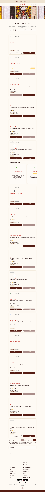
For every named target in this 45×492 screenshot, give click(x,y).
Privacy (24, 473)
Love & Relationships (27, 456)
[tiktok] (23, 482)
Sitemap (11, 477)
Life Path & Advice (26, 458)
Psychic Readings (26, 455)
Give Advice (12, 475)
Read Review (18, 180)
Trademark (25, 475)
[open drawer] (9, 4)
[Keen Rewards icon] (33, 4)
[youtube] (25, 482)
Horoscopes (12, 458)
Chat (30, 52)
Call (16, 73)
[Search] (31, 4)
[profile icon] (35, 4)
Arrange (16, 52)
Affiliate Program (13, 473)
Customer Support (13, 471)
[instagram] (19, 482)
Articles (11, 456)
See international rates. (29, 443)
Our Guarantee (26, 469)
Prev (23, 440)
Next (34, 440)
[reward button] (33, 4)
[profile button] (35, 4)
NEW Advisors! (26, 462)
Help (10, 469)
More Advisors (26, 464)
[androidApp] (25, 480)
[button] (34, 447)
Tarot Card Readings (27, 460)
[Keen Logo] (22, 4)
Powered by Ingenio (27, 477)
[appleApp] (19, 480)
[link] (14, 145)
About (11, 455)
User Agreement (26, 471)
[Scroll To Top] (22, 488)
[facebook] (21, 482)
